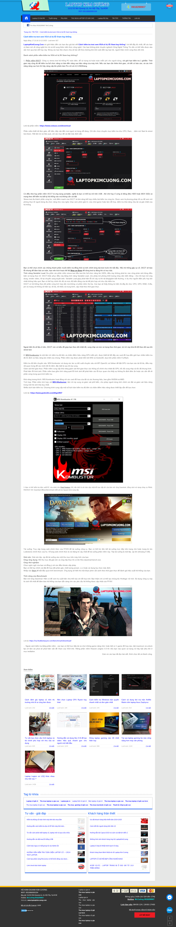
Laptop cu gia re (84, 890)
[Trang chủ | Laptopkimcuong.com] (26, 18)
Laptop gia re (65, 801)
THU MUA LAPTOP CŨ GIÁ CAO (82, 18)
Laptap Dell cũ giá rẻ (79, 801)
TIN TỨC (115, 18)
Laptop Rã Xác (103, 18)
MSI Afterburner (59, 382)
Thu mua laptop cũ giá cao (35, 805)
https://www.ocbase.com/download (55, 126)
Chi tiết (51, 708)
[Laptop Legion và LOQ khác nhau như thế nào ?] (40, 774)
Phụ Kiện (64, 18)
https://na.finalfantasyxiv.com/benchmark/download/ (50, 641)
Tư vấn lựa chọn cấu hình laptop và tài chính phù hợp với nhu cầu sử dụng (40, 740)
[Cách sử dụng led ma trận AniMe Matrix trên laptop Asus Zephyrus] (136, 691)
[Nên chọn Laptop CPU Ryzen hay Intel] (72, 691)
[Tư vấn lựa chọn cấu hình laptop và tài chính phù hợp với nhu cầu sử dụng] (40, 736)
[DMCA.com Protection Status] (27, 911)
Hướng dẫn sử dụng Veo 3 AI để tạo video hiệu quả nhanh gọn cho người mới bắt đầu (72, 740)
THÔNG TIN (126, 18)
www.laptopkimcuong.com (37, 900)
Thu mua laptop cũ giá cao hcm (136, 801)
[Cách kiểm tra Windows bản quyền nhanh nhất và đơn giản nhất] (104, 697)
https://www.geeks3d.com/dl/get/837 (46, 393)
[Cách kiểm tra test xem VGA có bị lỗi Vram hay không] (35, 11)
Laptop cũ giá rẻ (32, 801)
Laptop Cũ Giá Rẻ (38, 18)
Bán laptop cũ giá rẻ (96, 801)
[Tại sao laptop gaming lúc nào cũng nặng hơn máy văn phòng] (136, 735)
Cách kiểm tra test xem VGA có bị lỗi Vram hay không (101, 44)
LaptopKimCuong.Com (34, 44)
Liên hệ (137, 18)
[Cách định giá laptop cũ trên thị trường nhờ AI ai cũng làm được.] (40, 691)
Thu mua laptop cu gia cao (49, 801)
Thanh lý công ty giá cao (122, 805)
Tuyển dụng (53, 18)
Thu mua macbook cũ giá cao (100, 805)
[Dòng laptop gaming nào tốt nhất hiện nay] (104, 735)
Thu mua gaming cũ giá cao (78, 805)
